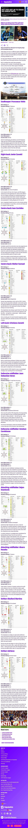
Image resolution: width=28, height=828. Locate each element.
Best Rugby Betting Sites (6, 790)
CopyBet (3, 800)
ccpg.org (4, 15)
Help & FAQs (4, 757)
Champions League (5, 770)
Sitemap (3, 763)
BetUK (2, 798)
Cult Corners (7, 19)
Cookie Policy (4, 755)
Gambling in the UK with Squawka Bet (10, 782)
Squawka (2, 19)
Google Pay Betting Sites (6, 786)
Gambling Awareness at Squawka (9, 759)
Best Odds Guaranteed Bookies (8, 788)
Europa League (4, 772)
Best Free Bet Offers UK (6, 784)
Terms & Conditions (5, 761)
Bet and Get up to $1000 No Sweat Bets (13, 10)
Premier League (4, 768)
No (12, 825)
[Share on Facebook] (4, 45)
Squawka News (4, 42)
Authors (3, 752)
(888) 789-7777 (15, 14)
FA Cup (2, 774)
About (2, 750)
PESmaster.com (14, 73)
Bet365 (2, 794)
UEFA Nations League (6, 777)
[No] (26, 823)
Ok (8, 825)
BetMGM (3, 796)
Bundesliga (3, 775)
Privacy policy (18, 825)
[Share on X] (7, 45)
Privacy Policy (4, 754)
